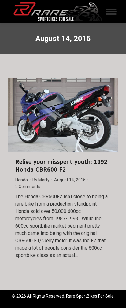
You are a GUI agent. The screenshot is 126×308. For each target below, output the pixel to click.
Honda (21, 179)
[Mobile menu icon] (111, 11)
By (41, 179)
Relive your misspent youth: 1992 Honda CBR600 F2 (61, 166)
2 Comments (27, 186)
